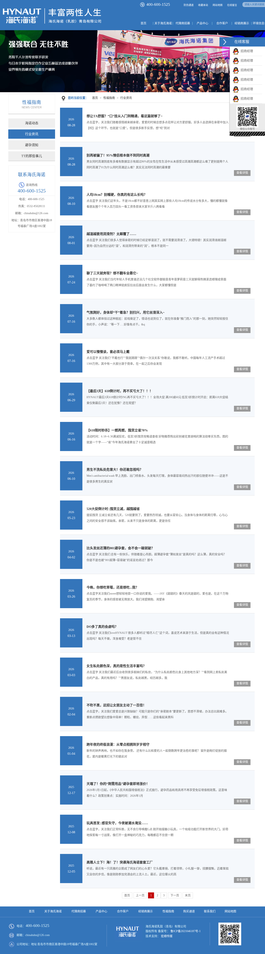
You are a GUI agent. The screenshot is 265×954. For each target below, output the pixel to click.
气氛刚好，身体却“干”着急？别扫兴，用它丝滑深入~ (125, 312)
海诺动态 (31, 123)
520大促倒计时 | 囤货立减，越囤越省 (113, 509)
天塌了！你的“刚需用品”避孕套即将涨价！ (118, 784)
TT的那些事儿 (31, 156)
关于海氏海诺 (53, 911)
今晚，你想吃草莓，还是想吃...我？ (113, 587)
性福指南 (109, 97)
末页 (188, 895)
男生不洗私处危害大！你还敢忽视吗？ (115, 469)
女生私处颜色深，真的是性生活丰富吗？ (116, 666)
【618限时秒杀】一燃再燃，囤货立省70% (117, 430)
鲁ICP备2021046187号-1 (185, 931)
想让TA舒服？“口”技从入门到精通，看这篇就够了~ (124, 116)
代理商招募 (78, 911)
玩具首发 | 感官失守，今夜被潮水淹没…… (117, 823)
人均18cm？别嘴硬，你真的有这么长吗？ (117, 194)
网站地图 (218, 5)
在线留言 (232, 5)
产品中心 (101, 911)
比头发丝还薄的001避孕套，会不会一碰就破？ (120, 548)
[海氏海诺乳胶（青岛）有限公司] (52, 26)
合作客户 (123, 911)
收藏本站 (203, 5)
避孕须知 (31, 145)
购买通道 (189, 911)
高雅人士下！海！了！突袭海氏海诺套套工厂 (120, 862)
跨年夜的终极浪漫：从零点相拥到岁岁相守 (118, 744)
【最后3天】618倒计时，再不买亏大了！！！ (120, 391)
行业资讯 (31, 134)
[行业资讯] (132, 62)
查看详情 (242, 172)
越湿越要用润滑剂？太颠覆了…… (111, 234)
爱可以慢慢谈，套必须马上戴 (108, 351)
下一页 (174, 895)
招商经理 (246, 51)
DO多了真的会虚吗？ (102, 626)
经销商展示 (145, 911)
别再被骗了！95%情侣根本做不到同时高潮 (118, 155)
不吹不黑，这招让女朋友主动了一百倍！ (116, 705)
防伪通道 (189, 5)
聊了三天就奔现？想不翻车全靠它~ (112, 273)
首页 (95, 97)
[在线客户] (224, 42)
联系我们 (210, 911)
